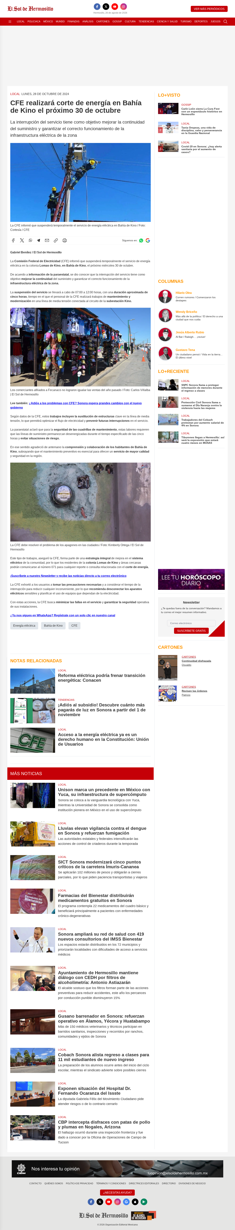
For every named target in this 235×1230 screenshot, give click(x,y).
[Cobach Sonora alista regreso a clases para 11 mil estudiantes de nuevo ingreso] (32, 1062)
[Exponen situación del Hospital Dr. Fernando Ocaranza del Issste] (32, 1096)
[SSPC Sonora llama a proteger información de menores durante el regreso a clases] (168, 385)
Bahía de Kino (53, 625)
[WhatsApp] (30, 240)
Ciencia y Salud (167, 21)
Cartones (103, 21)
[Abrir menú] (9, 21)
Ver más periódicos (209, 8)
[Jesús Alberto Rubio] (165, 334)
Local (21, 21)
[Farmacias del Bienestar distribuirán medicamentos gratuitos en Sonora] (32, 906)
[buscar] (225, 21)
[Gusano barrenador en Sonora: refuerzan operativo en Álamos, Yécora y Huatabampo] (32, 1026)
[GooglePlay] (144, 1202)
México (48, 21)
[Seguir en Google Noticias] (148, 240)
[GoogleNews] (126, 1202)
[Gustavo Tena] (165, 353)
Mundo (60, 21)
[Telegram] (38, 240)
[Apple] (135, 1202)
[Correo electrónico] (47, 240)
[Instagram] (123, 6)
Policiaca (34, 21)
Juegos (215, 21)
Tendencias (146, 21)
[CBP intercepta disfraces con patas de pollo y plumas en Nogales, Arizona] (32, 1132)
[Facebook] (97, 6)
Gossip (117, 21)
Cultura (130, 21)
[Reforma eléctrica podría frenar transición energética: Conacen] (32, 681)
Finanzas (73, 21)
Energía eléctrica (24, 625)
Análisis (87, 21)
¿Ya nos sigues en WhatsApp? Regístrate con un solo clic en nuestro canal (62, 615)
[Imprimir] (65, 240)
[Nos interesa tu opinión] (117, 1168)
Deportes (201, 21)
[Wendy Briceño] (165, 315)
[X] (106, 6)
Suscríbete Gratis (191, 630)
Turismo (185, 21)
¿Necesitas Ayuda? (117, 1192)
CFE (74, 625)
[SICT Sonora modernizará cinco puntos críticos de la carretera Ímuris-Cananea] (32, 869)
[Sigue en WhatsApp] (141, 240)
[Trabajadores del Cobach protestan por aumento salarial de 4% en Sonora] (168, 420)
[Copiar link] (56, 240)
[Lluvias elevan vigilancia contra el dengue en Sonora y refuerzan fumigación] (32, 836)
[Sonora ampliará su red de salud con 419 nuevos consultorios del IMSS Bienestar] (32, 944)
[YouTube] (114, 6)
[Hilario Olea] (165, 296)
